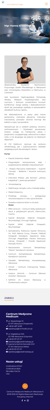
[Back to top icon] (25, 386)
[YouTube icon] (25, 400)
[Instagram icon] (28, 400)
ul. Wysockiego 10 (15, 321)
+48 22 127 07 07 (15, 339)
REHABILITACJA (13, 371)
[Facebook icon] (22, 400)
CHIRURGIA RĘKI (13, 369)
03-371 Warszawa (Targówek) (20, 323)
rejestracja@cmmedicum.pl (20, 329)
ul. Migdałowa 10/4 (16, 334)
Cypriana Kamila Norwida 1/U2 (21, 344)
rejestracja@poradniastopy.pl (20, 342)
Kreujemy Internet (25, 397)
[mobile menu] (46, 4)
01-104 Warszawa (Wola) (18, 347)
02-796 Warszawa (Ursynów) (20, 336)
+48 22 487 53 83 (15, 326)
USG (8, 374)
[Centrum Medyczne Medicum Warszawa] (14, 4)
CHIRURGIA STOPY (14, 366)
